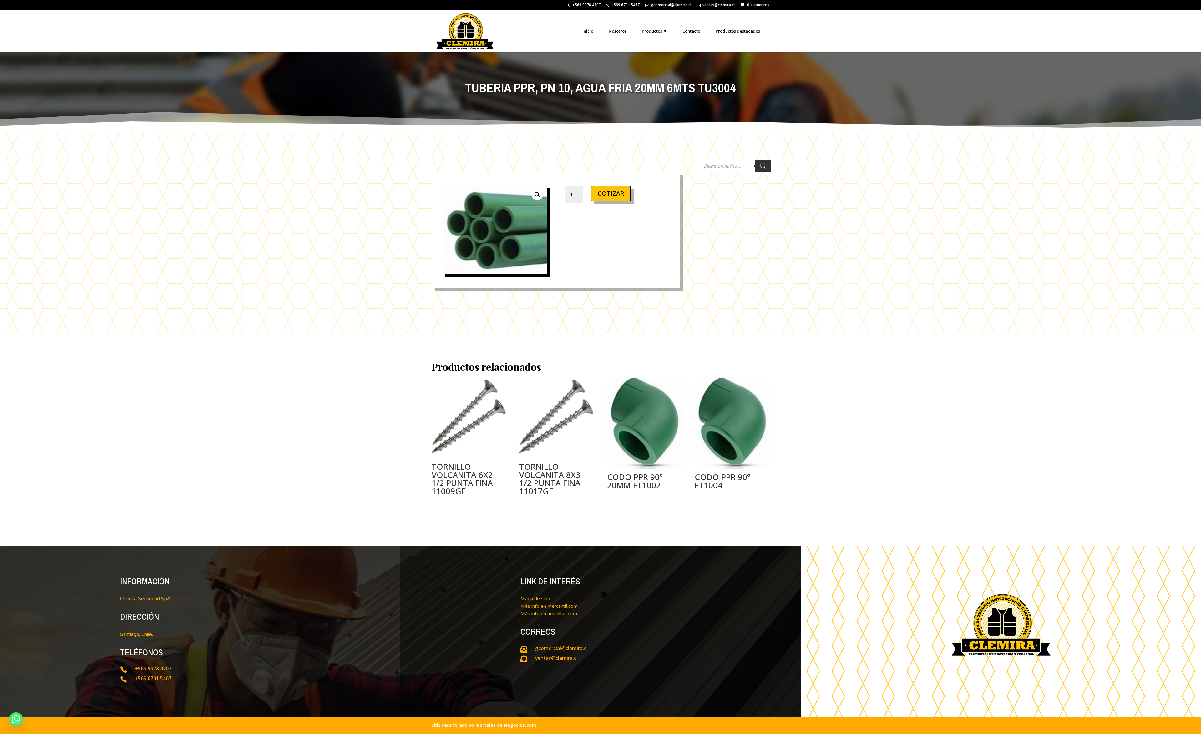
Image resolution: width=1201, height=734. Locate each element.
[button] (537, 194)
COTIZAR (611, 193)
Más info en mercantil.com (549, 606)
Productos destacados (738, 31)
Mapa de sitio (535, 598)
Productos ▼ (654, 31)
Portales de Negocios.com (506, 725)
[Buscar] (763, 166)
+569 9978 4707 (586, 5)
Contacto (691, 31)
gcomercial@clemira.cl (671, 5)
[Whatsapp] (16, 719)
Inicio (587, 31)
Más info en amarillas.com (548, 613)
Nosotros (617, 31)
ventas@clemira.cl (718, 5)
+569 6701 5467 (625, 5)
